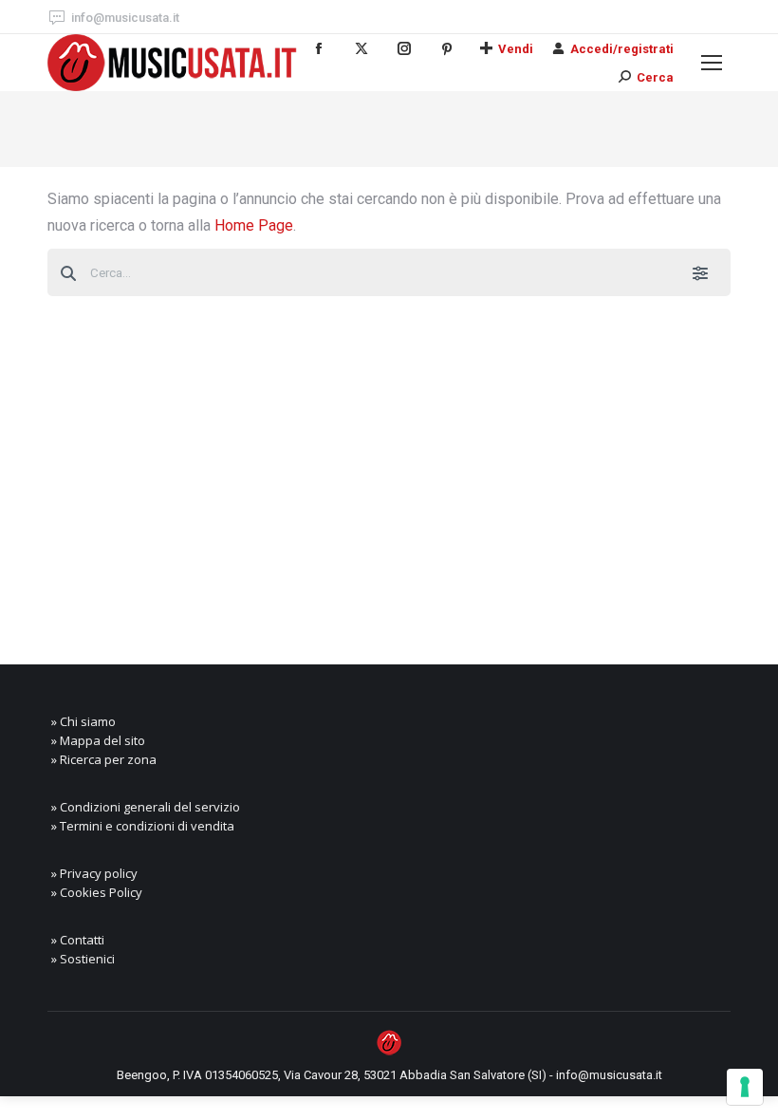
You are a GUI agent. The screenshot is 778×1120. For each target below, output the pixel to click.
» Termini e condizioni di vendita (142, 825)
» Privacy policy (94, 873)
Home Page (253, 225)
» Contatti (77, 939)
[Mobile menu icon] (712, 63)
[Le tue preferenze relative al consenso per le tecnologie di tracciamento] (745, 1087)
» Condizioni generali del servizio (145, 806)
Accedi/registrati (622, 49)
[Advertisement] (389, 465)
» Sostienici (83, 958)
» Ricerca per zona (104, 759)
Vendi (515, 49)
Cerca (655, 77)
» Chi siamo (83, 721)
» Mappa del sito (98, 740)
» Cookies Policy (96, 892)
